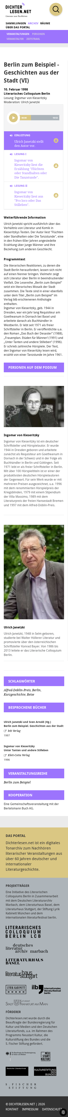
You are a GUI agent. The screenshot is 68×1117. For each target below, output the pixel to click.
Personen (38, 34)
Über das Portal (18, 27)
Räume (45, 23)
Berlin (36, 690)
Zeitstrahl (33, 39)
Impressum (30, 1109)
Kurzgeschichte (15, 694)
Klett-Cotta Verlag (19, 755)
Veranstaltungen (18, 34)
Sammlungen (16, 23)
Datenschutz (52, 1109)
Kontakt (12, 1109)
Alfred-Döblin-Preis (17, 690)
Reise (30, 694)
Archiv (33, 23)
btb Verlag (14, 731)
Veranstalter (15, 39)
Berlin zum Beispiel (17, 782)
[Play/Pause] (13, 117)
